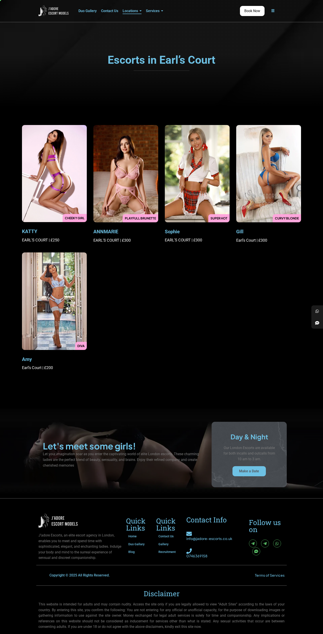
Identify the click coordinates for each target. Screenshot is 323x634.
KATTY (29, 231)
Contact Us (166, 536)
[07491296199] (317, 323)
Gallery (163, 544)
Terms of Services (270, 575)
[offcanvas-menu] (273, 11)
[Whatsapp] (277, 543)
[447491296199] (317, 311)
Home (132, 536)
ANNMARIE (105, 231)
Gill (239, 231)
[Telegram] (253, 543)
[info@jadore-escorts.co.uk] (189, 533)
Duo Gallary (136, 544)
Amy (27, 359)
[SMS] (256, 551)
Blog (131, 552)
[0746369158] (189, 551)
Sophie (172, 231)
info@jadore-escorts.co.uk (209, 538)
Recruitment (167, 552)
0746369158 (196, 556)
